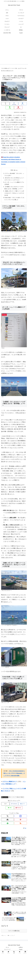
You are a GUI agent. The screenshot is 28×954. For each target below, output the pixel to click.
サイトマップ (7, 949)
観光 (23, 797)
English (20, 949)
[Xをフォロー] (7, 816)
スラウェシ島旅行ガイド (10, 781)
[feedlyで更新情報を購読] (7, 823)
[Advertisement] (14, 50)
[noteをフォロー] (7, 819)
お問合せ (21, 947)
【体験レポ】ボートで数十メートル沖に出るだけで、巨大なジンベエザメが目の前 (14, 193)
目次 (12, 170)
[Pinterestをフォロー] (20, 819)
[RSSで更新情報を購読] (20, 823)
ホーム (7, 947)
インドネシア (5, 797)
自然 (19, 797)
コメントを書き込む (14, 930)
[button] (25, 487)
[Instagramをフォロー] (20, 816)
